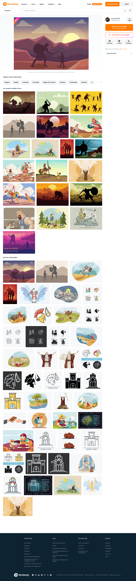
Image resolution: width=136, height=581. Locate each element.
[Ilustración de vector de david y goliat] (67, 148)
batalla (16, 82)
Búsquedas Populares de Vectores (60, 552)
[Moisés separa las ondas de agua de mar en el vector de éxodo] (92, 485)
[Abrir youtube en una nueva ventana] (51, 575)
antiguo (7, 82)
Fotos (33, 4)
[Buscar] (125, 10)
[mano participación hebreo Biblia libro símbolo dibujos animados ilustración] (14, 420)
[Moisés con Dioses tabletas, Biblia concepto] (17, 315)
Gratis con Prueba (119, 27)
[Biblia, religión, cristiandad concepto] (85, 272)
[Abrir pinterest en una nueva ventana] (42, 575)
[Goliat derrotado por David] (18, 171)
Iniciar (127, 4)
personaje (36, 82)
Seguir (130, 20)
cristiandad (73, 82)
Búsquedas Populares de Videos (60, 560)
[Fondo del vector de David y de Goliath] (53, 194)
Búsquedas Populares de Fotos (60, 556)
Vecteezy (27, 546)
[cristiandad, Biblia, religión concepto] (66, 294)
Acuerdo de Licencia (58, 543)
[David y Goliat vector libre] (19, 102)
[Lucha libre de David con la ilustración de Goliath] (45, 148)
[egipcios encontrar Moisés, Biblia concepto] (37, 401)
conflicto (84, 82)
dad (92, 82)
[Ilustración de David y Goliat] (65, 420)
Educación (27, 554)
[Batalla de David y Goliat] (86, 126)
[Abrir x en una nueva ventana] (48, 575)
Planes (89, 4)
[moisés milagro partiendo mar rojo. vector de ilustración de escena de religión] (85, 171)
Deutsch (107, 551)
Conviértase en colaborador (83, 552)
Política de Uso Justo (115, 575)
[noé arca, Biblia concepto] (67, 315)
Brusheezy (27, 543)
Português (108, 548)
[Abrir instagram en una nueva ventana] (36, 575)
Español (107, 546)
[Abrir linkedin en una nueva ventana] (39, 575)
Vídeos (42, 4)
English (107, 543)
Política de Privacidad (102, 575)
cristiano (62, 82)
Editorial (51, 4)
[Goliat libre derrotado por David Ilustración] (53, 218)
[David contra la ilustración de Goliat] (19, 126)
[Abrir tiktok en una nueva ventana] (45, 575)
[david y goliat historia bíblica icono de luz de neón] (90, 420)
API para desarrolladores (32, 556)
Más (59, 4)
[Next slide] (99, 82)
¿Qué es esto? (123, 49)
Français (107, 554)
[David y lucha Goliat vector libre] (53, 126)
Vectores (24, 4)
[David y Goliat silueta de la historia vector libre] (86, 102)
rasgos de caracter (49, 82)
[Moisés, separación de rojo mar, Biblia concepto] (86, 336)
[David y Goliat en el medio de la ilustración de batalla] (19, 272)
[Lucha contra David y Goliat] (19, 194)
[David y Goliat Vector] (19, 218)
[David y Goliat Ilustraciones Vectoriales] (88, 148)
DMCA (54, 546)
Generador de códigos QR (32, 566)
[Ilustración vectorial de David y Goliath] (51, 171)
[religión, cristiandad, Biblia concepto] (88, 401)
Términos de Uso (89, 575)
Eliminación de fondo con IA (33, 563)
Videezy (26, 548)
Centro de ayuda (83, 543)
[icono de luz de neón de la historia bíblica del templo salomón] (38, 485)
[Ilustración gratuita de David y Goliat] (16, 148)
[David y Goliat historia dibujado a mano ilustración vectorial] (86, 218)
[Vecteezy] (10, 4)
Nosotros (81, 548)
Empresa (27, 551)
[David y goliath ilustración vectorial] (53, 102)
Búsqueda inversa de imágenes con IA (31, 560)
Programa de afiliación (59, 548)
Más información (111, 53)
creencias (25, 82)
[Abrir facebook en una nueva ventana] (33, 575)
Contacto (81, 546)
